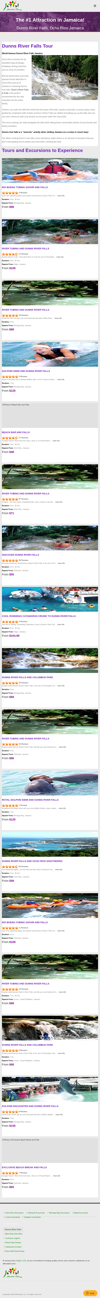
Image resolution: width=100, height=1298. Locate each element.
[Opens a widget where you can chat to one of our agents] (90, 1293)
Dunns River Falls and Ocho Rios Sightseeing (32, 861)
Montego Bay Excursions (59, 1213)
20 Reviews (23, 683)
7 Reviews (23, 1173)
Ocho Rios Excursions (14, 1213)
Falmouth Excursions (36, 1213)
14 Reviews (23, 254)
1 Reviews (23, 805)
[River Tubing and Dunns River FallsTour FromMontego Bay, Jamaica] (10, 315)
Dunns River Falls (13, 1229)
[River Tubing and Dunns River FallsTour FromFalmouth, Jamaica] (10, 744)
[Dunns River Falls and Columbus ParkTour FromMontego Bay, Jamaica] (10, 683)
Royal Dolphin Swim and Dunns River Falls (30, 800)
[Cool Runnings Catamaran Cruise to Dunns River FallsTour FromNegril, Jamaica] (10, 621)
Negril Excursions (81, 1213)
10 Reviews (23, 989)
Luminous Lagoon (12, 1238)
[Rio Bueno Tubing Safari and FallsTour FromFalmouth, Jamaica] (10, 928)
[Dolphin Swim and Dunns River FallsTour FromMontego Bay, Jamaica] (10, 376)
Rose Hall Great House (14, 1251)
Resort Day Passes (13, 1242)
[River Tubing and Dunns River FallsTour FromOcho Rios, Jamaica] (10, 499)
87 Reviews (23, 499)
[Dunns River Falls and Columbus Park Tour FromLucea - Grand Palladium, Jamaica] (10, 1050)
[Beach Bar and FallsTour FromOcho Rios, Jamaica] (10, 438)
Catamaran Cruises (13, 1247)
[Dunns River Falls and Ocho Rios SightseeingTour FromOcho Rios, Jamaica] (10, 866)
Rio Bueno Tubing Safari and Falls (25, 187)
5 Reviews (23, 376)
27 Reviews (23, 438)
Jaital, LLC (21, 1261)
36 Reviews (23, 560)
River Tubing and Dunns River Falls (25, 248)
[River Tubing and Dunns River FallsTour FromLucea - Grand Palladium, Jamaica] (10, 989)
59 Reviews (23, 866)
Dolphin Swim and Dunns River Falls (26, 371)
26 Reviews (23, 315)
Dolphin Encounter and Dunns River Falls (30, 1106)
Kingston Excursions (32, 1217)
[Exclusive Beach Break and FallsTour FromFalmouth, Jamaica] (10, 1173)
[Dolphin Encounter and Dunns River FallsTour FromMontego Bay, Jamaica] (10, 1111)
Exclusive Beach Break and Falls (24, 1167)
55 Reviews (23, 744)
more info (60, 196)
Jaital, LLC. (22, 1294)
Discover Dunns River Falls (20, 555)
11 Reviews (23, 928)
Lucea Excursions (12, 1217)
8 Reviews (23, 1050)
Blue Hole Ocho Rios (13, 1234)
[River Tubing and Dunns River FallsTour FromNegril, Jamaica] (10, 254)
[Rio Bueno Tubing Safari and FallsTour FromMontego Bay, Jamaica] (10, 193)
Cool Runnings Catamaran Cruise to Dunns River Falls (39, 616)
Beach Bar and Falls (16, 432)
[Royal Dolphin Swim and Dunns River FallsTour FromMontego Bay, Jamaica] (10, 805)
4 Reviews (23, 193)
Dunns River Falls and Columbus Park (27, 677)
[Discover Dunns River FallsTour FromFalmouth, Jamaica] (10, 560)
